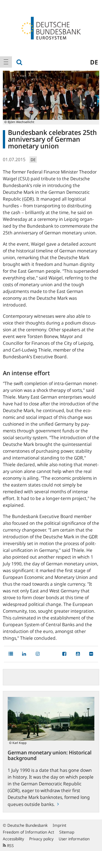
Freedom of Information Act (28, 832)
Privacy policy (41, 838)
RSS (10, 845)
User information (74, 838)
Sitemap (66, 832)
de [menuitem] (94, 62)
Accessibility (13, 838)
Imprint (59, 825)
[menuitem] (6, 62)
